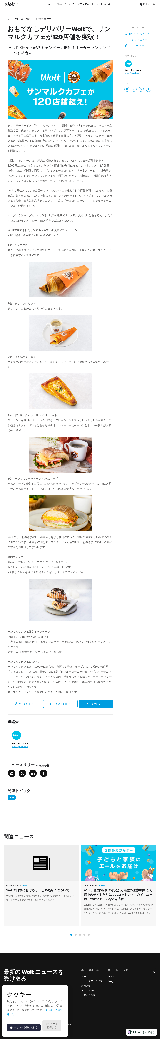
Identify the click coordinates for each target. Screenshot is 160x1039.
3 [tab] (80, 935)
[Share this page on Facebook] (43, 773)
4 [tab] (84, 935)
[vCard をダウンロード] (53, 731)
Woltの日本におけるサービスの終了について (37, 890)
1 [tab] (71, 935)
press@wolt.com (20, 746)
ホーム (84, 976)
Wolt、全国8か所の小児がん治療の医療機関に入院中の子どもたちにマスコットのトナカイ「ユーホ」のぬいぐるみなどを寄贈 (118, 894)
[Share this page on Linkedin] (33, 773)
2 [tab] (76, 935)
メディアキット (86, 4)
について (69, 4)
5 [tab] (89, 935)
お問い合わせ (104, 4)
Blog (59, 4)
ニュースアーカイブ (91, 981)
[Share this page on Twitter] (22, 773)
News (51, 4)
